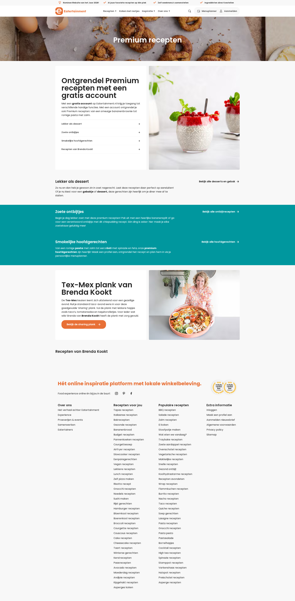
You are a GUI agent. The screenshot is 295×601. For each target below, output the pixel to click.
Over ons (163, 11)
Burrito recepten (169, 494)
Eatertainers (65, 429)
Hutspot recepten (169, 572)
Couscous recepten (125, 533)
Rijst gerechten (123, 503)
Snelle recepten (168, 464)
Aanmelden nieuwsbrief (220, 420)
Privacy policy (214, 429)
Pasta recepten (168, 523)
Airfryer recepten (124, 449)
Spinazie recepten (170, 558)
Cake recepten (123, 538)
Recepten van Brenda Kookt (77, 149)
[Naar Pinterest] (124, 393)
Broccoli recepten (125, 523)
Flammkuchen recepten (173, 489)
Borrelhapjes (166, 543)
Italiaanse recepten (125, 415)
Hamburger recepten (127, 508)
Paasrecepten (122, 563)
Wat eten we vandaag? (173, 434)
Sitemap (211, 434)
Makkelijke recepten (171, 459)
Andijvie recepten (124, 577)
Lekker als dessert (71, 123)
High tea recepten (170, 553)
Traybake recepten (170, 439)
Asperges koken (123, 587)
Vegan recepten (124, 464)
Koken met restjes (129, 11)
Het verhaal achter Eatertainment (78, 410)
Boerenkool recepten (127, 518)
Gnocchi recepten (125, 489)
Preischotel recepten (171, 577)
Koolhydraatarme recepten (175, 474)
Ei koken (163, 425)
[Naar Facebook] (131, 393)
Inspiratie (147, 11)
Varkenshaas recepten (173, 567)
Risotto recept (122, 484)
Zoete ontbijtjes (70, 132)
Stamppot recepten (171, 563)
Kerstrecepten (123, 558)
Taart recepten (123, 548)
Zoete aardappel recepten (175, 444)
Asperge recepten (170, 582)
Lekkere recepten (124, 469)
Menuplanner (209, 11)
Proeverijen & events (70, 420)
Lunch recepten (123, 474)
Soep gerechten (168, 513)
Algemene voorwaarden (221, 425)
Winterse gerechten (126, 553)
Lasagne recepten (170, 518)
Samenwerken (66, 425)
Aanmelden (230, 11)
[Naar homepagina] (70, 11)
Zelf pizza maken (124, 479)
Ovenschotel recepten (172, 449)
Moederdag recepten (127, 572)
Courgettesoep (123, 444)
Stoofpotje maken (169, 429)
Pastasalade (166, 538)
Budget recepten (124, 434)
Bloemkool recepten (126, 513)
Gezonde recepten (125, 425)
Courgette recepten (126, 528)
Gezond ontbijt (167, 469)
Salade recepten (169, 415)
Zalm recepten (168, 420)
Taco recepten (168, 503)
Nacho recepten (169, 498)
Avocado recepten (125, 567)
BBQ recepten (167, 410)
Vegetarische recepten (173, 454)
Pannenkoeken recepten (129, 439)
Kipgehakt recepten (126, 582)
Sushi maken (121, 498)
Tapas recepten (123, 410)
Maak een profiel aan (219, 415)
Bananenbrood (123, 429)
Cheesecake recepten (127, 543)
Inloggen (211, 410)
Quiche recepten (169, 508)
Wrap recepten (168, 484)
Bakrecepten (122, 420)
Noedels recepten (124, 494)
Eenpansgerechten (125, 459)
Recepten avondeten (171, 479)
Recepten (108, 11)
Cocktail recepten (170, 548)
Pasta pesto (166, 533)
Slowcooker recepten (127, 454)
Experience (64, 415)
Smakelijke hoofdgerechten (76, 140)
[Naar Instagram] (116, 393)
